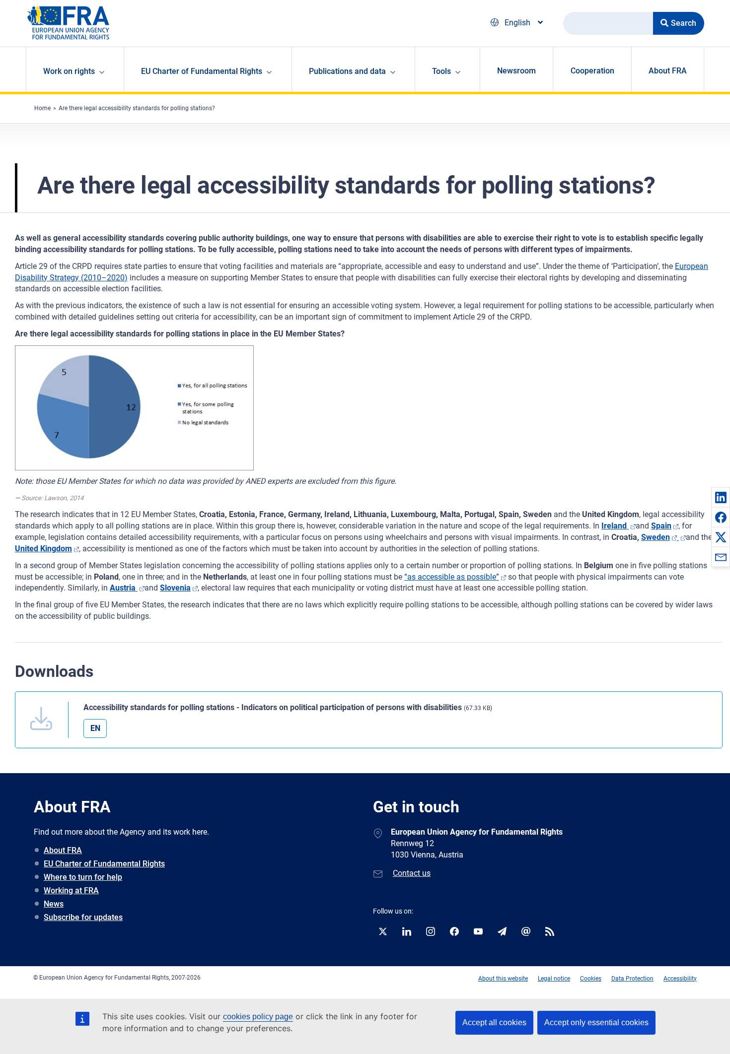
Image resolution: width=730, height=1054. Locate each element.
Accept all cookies (494, 1022)
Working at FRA (71, 890)
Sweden (655, 537)
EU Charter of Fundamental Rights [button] (201, 71)
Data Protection (632, 978)
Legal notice (554, 978)
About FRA (668, 70)
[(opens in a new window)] (681, 537)
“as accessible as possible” (451, 577)
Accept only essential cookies (596, 1022)
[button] (721, 497)
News (54, 904)
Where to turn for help (83, 877)
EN (95, 728)
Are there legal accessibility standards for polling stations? (137, 108)
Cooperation (592, 70)
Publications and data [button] (347, 71)
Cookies (590, 978)
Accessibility (680, 978)
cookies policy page (258, 1016)
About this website (503, 978)
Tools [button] (441, 71)
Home (42, 108)
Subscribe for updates (83, 917)
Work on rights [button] (69, 71)
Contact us (412, 873)
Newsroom (516, 70)
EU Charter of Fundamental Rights (104, 863)
